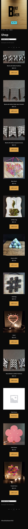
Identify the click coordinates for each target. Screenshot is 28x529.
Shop (7, 29)
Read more (14, 415)
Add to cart (14, 72)
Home (4, 29)
